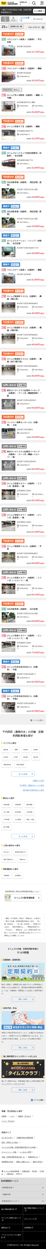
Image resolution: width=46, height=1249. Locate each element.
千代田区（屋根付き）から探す (31, 785)
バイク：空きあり (8, 1121)
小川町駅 (18, 819)
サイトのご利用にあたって (11, 1218)
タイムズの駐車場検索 (24, 898)
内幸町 (5, 757)
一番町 (15, 750)
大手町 (15, 757)
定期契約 (18, 875)
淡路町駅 (18, 805)
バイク (12, 1116)
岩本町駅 (18, 812)
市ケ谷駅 (6, 812)
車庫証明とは (33, 1157)
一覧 (5, 20)
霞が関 (35, 757)
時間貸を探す (23, 3)
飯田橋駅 (29, 805)
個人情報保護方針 (8, 1209)
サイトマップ (29, 1219)
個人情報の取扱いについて (34, 1208)
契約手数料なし (8, 859)
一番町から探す (38, 781)
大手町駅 (6, 819)
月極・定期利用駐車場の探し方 (13, 1157)
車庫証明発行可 (20, 852)
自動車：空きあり (24, 1116)
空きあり (6, 852)
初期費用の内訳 (7, 1162)
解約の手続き (38, 1162)
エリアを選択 (24, 19)
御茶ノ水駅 (30, 819)
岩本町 (25, 750)
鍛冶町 (25, 757)
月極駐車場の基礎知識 (24, 1138)
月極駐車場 (6, 1194)
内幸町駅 (29, 812)
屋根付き (23, 859)
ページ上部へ (38, 720)
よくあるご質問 (25, 1152)
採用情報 (27, 1228)
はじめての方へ (7, 1138)
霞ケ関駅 (6, 827)
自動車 (4, 1116)
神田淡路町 (20, 765)
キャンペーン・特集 (9, 1152)
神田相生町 (7, 765)
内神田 (35, 750)
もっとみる (23, 774)
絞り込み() (38, 19)
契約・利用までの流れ (10, 1142)
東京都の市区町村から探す (33, 790)
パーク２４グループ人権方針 (11, 1236)
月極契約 (6, 875)
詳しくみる (23, 999)
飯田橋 (5, 750)
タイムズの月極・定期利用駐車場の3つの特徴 (19, 1147)
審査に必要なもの (23, 1162)
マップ (13, 20)
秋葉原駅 (6, 805)
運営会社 (4, 1228)
